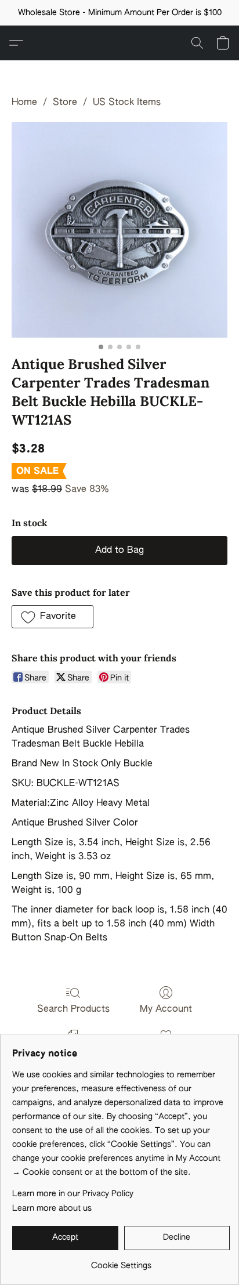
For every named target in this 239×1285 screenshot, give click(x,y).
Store (65, 102)
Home (24, 102)
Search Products (73, 1009)
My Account (166, 1009)
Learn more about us (52, 1208)
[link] (121, 1261)
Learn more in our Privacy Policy (72, 1194)
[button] (119, 43)
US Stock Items (127, 102)
